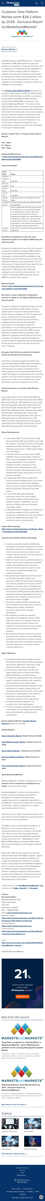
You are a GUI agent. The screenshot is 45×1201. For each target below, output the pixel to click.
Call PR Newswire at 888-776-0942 (23, 1181)
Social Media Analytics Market (14, 742)
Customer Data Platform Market (17, 90)
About (22, 1173)
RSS (37, 1191)
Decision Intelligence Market (13, 757)
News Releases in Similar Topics (13, 1154)
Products (22, 1170)
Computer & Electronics (10, 1131)
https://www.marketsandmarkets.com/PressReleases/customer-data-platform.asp (22, 932)
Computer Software (30, 1149)
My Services (21, 1175)
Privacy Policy (27, 1189)
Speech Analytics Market (11, 736)
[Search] (42, 3)
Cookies (22, 1194)
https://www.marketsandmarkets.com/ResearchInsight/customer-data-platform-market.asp (22, 919)
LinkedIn (23, 888)
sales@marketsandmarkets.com (19, 913)
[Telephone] (36, 3)
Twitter (16, 888)
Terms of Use (15, 1189)
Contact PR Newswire (22, 1168)
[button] (22, 33)
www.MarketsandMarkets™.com (30, 885)
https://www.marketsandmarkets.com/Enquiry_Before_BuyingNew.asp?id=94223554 (22, 530)
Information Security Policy (15, 1191)
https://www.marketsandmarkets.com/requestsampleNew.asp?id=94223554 (22, 287)
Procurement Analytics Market (14, 766)
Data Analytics (29, 1131)
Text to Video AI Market (11, 751)
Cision (26, 1197)
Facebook (34, 888)
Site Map (30, 1191)
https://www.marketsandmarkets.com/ (17, 926)
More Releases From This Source (13, 1105)
